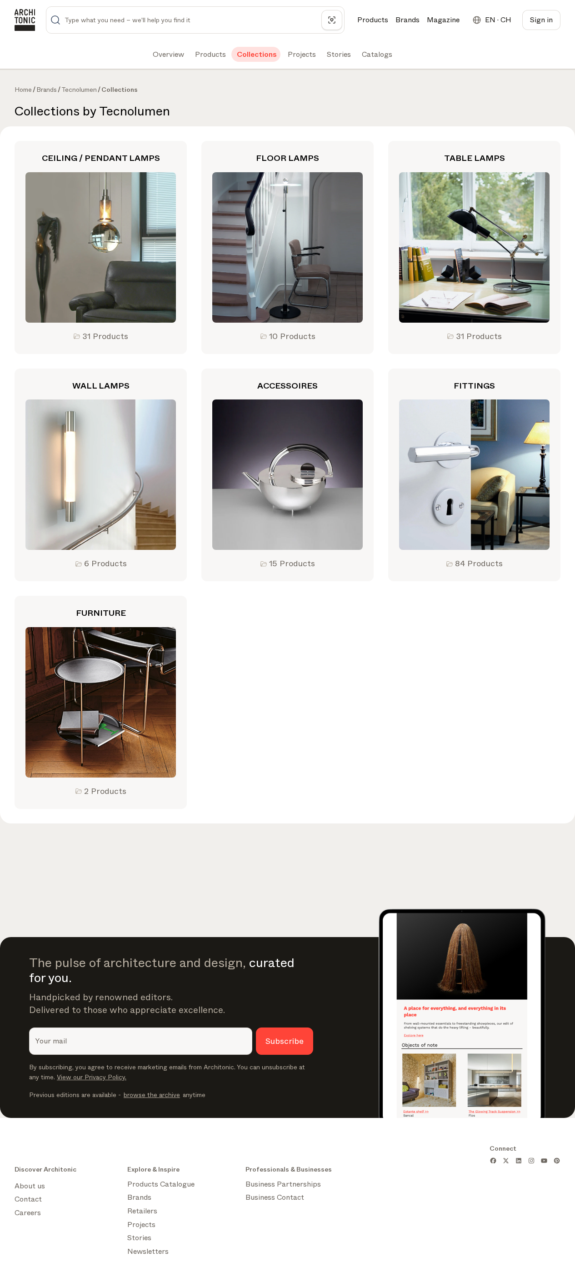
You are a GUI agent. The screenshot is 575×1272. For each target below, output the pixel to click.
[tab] (167, 54)
